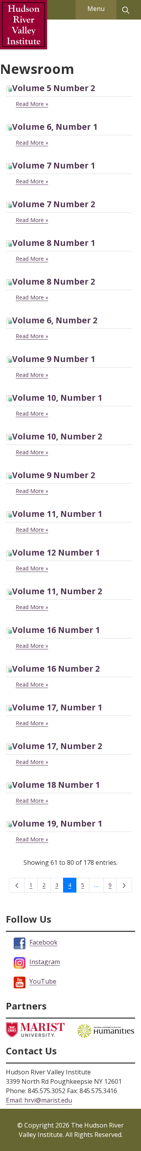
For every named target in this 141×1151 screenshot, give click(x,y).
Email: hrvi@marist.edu (39, 1100)
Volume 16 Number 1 (56, 629)
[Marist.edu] (35, 1029)
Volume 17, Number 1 (57, 707)
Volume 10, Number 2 (57, 436)
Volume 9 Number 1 (53, 358)
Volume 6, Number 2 (55, 320)
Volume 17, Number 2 (57, 745)
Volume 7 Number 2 (53, 204)
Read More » (32, 104)
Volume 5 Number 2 (53, 87)
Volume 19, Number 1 (57, 823)
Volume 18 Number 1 (56, 784)
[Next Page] (124, 885)
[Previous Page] (17, 885)
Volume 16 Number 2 (56, 668)
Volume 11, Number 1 (57, 513)
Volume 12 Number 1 (56, 552)
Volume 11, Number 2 (57, 591)
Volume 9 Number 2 (53, 475)
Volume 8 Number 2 (53, 281)
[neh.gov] (105, 1030)
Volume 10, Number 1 (57, 397)
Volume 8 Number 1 (53, 242)
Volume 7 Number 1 (53, 165)
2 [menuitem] (46, 886)
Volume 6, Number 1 (55, 126)
